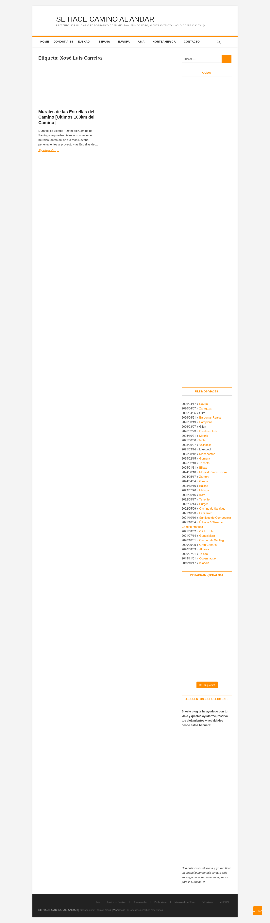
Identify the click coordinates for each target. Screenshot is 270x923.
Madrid (203, 435)
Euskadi (84, 41)
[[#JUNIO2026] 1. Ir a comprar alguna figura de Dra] (206, 602)
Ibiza (202, 495)
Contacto (192, 41)
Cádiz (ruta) (206, 531)
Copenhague (207, 558)
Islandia (204, 563)
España (104, 41)
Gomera (204, 458)
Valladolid (205, 445)
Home (44, 41)
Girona (203, 481)
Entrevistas (207, 901)
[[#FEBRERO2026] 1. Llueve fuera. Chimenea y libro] (222, 633)
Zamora (204, 476)
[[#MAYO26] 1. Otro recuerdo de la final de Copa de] (222, 602)
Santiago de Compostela (215, 517)
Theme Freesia (103, 910)
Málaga (204, 490)
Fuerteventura (208, 431)
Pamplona (205, 422)
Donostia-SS (63, 41)
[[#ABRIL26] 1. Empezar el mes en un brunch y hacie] (191, 633)
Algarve (204, 549)
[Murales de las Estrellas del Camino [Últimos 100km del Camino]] (70, 87)
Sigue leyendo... (51, 151)
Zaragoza (205, 408)
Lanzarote (205, 513)
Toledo (203, 554)
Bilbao (203, 467)
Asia (141, 41)
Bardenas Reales (210, 417)
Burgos (204, 504)
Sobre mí (224, 901)
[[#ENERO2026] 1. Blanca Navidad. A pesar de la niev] (191, 663)
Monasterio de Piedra (213, 472)
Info (98, 901)
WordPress (119, 910)
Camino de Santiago (212, 508)
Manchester (207, 454)
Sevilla (203, 404)
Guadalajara (207, 535)
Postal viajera (160, 901)
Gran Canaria (208, 544)
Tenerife (204, 463)
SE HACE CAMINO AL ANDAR (105, 19)
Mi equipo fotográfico (184, 901)
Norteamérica (164, 41)
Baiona (203, 485)
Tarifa (202, 440)
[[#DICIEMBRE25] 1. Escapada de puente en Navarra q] (206, 663)
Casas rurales (140, 901)
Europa (124, 41)
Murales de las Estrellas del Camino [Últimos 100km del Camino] (66, 117)
